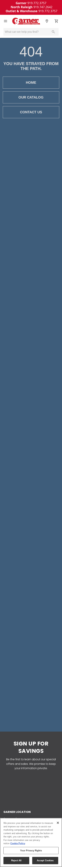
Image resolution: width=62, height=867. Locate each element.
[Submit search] (53, 32)
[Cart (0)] (56, 21)
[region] (31, 842)
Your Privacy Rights (31, 850)
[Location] (47, 21)
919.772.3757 (31, 3)
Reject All (16, 860)
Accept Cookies (45, 860)
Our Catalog (31, 97)
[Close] (58, 823)
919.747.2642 (31, 7)
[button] (5, 21)
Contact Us (31, 112)
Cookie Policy (17, 843)
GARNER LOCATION (17, 812)
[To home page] (26, 21)
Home (31, 82)
